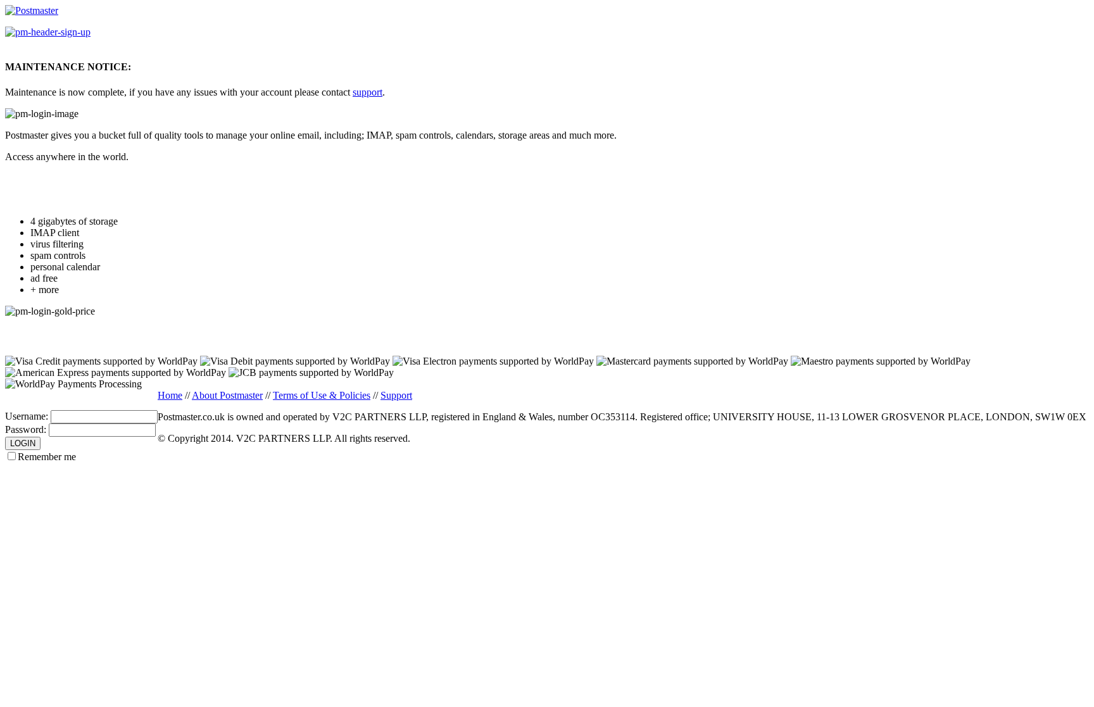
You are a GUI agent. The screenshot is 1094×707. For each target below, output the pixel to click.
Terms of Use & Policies (321, 395)
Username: (26, 416)
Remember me (47, 456)
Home (170, 395)
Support (396, 395)
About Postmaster (227, 395)
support (367, 92)
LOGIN (22, 443)
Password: (25, 429)
